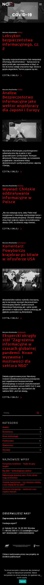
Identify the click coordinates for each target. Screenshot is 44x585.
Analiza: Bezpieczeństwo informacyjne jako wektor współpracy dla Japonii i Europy (21, 101)
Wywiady (20, 186)
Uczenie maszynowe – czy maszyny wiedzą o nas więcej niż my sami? (21, 483)
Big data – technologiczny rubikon (16, 471)
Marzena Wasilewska (9, 32)
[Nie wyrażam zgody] (41, 576)
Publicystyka (7, 441)
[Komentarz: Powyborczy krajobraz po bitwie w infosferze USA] (22, 297)
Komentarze (21, 243)
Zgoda (22, 581)
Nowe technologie (10, 436)
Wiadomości (21, 332)
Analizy (19, 32)
